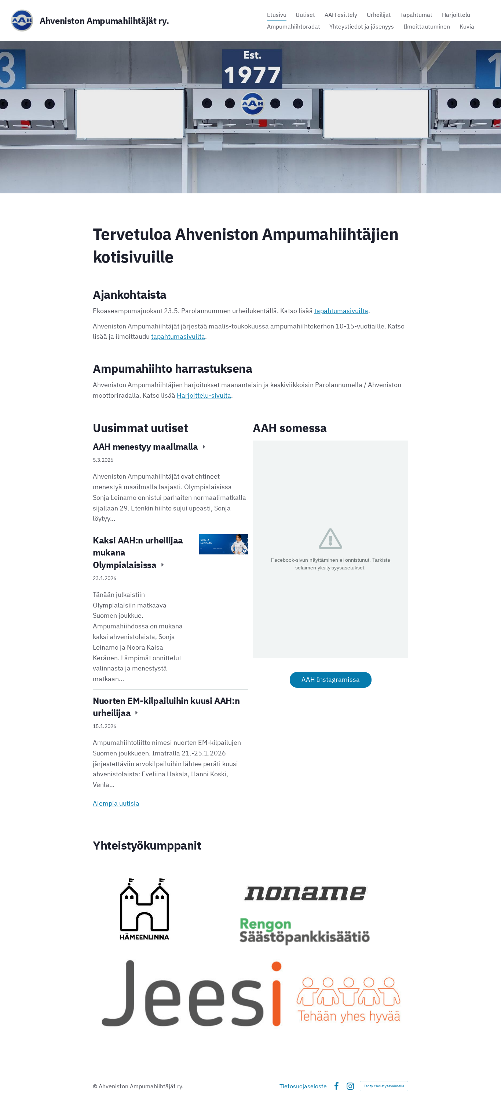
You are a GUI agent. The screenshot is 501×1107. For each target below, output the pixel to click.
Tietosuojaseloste (303, 1086)
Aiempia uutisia (116, 803)
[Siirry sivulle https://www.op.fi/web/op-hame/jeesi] (250, 992)
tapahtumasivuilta (341, 311)
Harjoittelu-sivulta (204, 395)
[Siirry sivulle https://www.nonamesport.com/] (304, 893)
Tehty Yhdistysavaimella (384, 1086)
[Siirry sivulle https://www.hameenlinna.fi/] (144, 909)
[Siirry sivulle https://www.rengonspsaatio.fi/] (304, 932)
